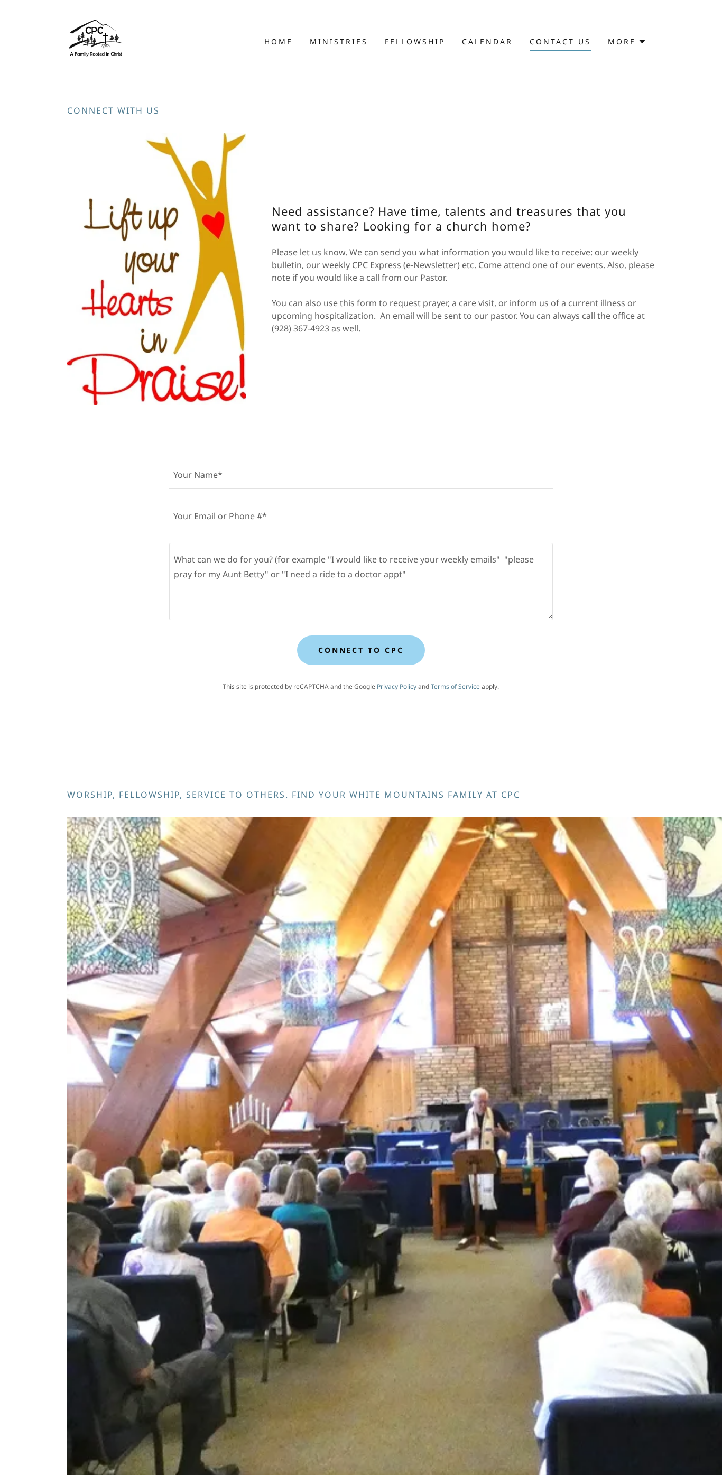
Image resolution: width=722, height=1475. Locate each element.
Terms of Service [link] (455, 686)
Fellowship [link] (415, 41)
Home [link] (278, 41)
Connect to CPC (361, 650)
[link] (96, 41)
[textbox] (360, 474)
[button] (627, 41)
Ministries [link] (339, 41)
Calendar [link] (487, 41)
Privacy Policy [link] (396, 686)
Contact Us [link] (560, 41)
